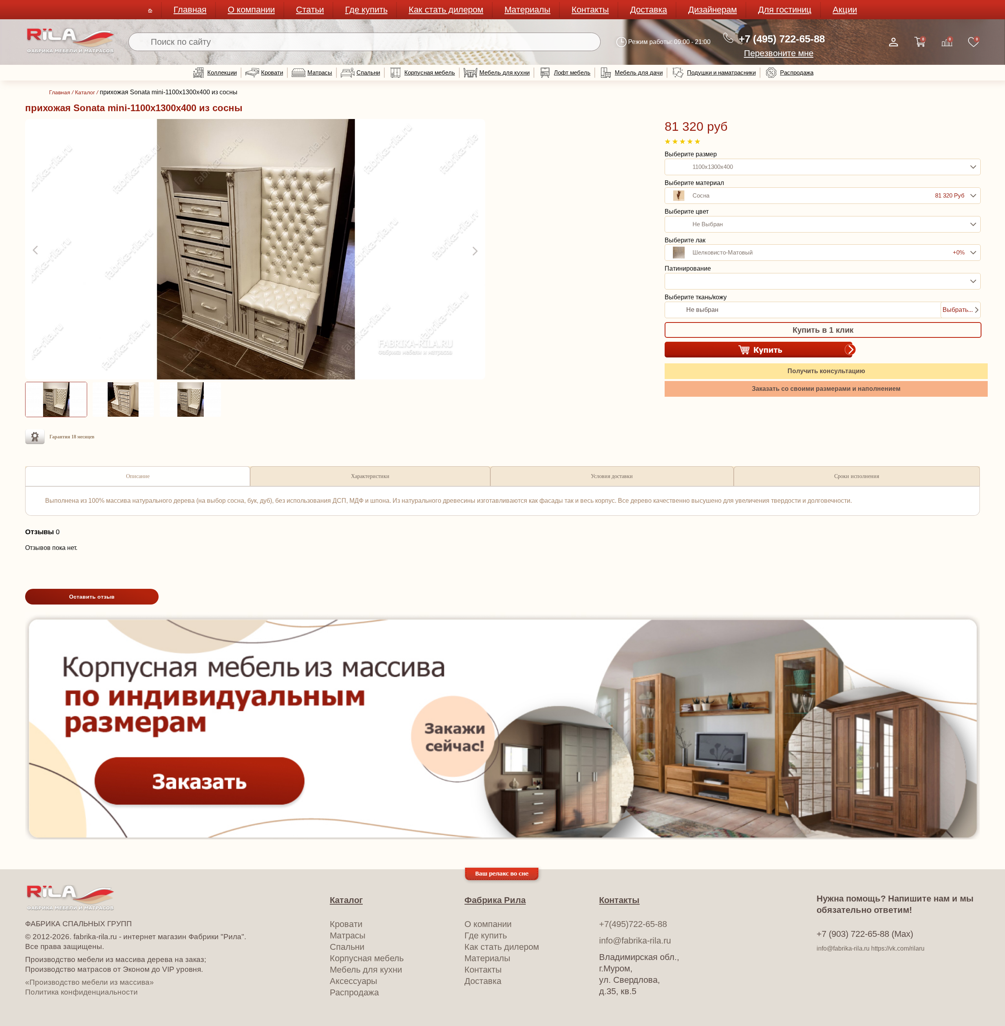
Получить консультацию (826, 371)
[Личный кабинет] (893, 42)
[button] (36, 251)
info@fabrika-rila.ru (635, 940)
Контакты (590, 10)
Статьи (310, 10)
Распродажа (796, 72)
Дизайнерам (712, 10)
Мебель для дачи (639, 72)
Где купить (366, 10)
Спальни (368, 72)
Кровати (272, 72)
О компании (251, 10)
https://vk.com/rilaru (898, 948)
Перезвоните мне (778, 53)
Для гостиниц (784, 10)
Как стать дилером (446, 10)
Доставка (648, 10)
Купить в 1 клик (823, 330)
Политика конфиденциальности (81, 992)
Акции (845, 10)
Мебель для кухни (504, 72)
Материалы (527, 10)
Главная (190, 10)
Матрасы (319, 72)
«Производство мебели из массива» (89, 982)
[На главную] (70, 51)
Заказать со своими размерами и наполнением (826, 388)
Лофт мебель (572, 72)
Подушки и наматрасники (721, 72)
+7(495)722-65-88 (633, 924)
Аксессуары (353, 981)
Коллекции (222, 72)
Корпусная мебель (429, 72)
